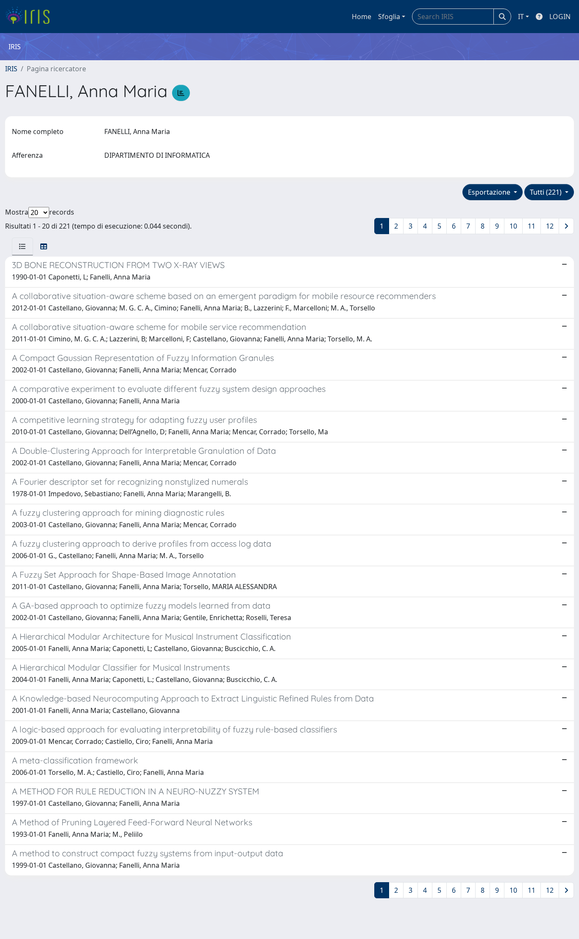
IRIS (11, 68)
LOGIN (560, 16)
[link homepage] (30, 16)
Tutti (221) (546, 192)
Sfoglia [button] (389, 16)
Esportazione (490, 192)
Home (361, 16)
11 (531, 226)
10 (513, 226)
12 (550, 226)
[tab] (22, 246)
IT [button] (521, 16)
